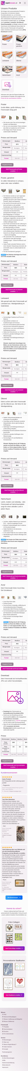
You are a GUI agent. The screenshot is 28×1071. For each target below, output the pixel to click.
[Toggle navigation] (25, 3)
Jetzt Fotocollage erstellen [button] (13, 948)
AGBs (3, 1060)
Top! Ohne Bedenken (8, 799)
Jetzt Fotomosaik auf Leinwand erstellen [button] (14, 390)
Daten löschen (7, 1046)
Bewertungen (7, 1039)
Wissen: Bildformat (8, 1021)
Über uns (6, 1042)
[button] (12, 791)
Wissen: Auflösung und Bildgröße (12, 1019)
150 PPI (18, 720)
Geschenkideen (7, 1029)
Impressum (5, 1067)
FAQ (4, 1014)
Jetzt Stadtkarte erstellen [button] (13, 995)
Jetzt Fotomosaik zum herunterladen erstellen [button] (14, 766)
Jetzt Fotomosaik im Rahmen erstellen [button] (14, 290)
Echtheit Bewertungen (8, 1058)
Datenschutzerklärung (8, 1062)
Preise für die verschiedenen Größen (11, 98)
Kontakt (5, 1049)
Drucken (5, 1031)
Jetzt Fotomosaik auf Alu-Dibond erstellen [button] (14, 491)
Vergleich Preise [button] (7, 164)
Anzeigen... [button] (17, 148)
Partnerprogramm (7, 1052)
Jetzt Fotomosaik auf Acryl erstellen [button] (13, 668)
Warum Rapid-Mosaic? (9, 1044)
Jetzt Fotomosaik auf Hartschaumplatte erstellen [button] (14, 577)
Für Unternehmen (8, 1033)
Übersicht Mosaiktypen (9, 1016)
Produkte (6, 1027)
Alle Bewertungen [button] (12, 897)
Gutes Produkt (6, 779)
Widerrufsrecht (6, 1065)
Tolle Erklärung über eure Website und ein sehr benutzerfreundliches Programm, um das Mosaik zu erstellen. (13, 851)
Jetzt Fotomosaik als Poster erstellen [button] (14, 170)
